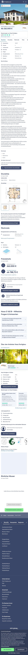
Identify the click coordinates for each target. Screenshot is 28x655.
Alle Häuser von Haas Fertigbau (7, 450)
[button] (24, 2)
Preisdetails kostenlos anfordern (14, 509)
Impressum (4, 598)
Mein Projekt (5, 612)
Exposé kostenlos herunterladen (12, 167)
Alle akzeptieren (7, 649)
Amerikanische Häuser (7, 527)
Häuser (4, 515)
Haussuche (4, 607)
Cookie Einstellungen (7, 592)
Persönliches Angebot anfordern (10, 290)
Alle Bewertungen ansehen (20, 407)
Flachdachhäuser (6, 565)
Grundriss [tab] (10, 39)
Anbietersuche (5, 609)
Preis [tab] (23, 39)
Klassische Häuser (6, 543)
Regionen (21, 522)
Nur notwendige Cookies (14, 653)
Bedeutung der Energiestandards (7, 238)
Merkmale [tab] (16, 39)
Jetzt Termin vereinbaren (9, 433)
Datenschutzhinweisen (5, 646)
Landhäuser (4, 546)
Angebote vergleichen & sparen (10, 304)
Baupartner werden (6, 618)
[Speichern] (26, 6)
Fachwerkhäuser (6, 541)
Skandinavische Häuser (7, 558)
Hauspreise (13, 522)
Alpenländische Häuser (7, 529)
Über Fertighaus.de (6, 581)
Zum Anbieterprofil (5, 347)
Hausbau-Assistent (6, 605)
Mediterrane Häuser (6, 551)
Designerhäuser (5, 539)
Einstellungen (21, 649)
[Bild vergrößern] (25, 201)
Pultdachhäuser (5, 570)
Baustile (6, 522)
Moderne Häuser (6, 553)
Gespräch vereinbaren (7, 621)
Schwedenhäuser (6, 556)
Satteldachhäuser (6, 563)
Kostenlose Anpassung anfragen (10, 223)
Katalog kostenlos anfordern (9, 386)
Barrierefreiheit (5, 594)
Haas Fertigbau (11, 515)
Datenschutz (5, 596)
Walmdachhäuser (6, 568)
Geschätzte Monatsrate (11, 270)
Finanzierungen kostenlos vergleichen (8, 274)
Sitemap (4, 585)
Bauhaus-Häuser (6, 531)
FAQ (3, 583)
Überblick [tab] (3, 39)
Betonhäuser (5, 533)
